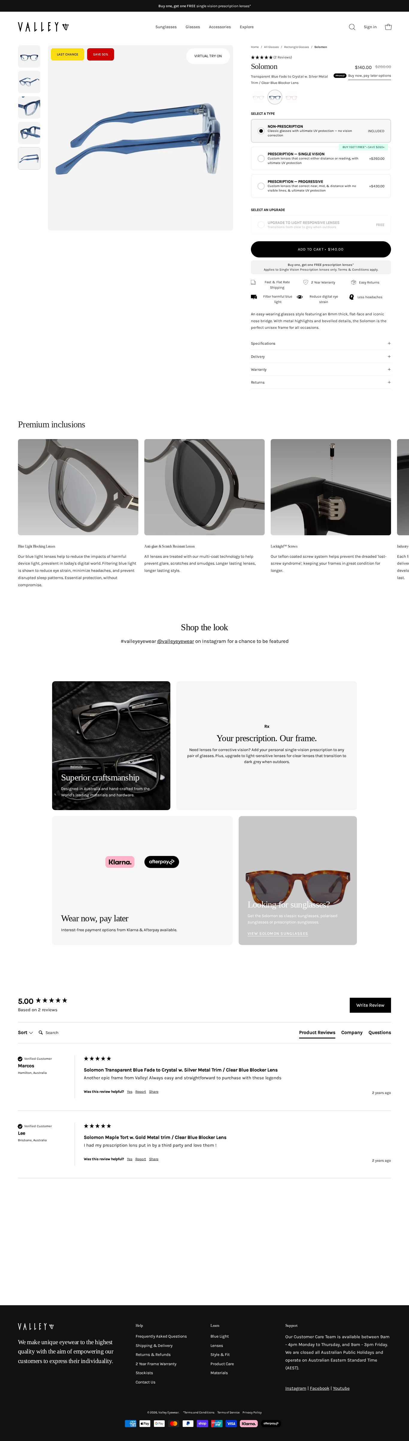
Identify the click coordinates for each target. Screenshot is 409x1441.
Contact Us (145, 1382)
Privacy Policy (252, 1412)
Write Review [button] (370, 1005)
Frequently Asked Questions (161, 1336)
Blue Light (219, 1336)
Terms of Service (228, 1412)
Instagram (295, 1388)
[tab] (317, 1033)
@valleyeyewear (175, 641)
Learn (214, 1325)
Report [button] (140, 1091)
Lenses (216, 1345)
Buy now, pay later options (369, 75)
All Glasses (271, 47)
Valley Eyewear (168, 1412)
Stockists (144, 1373)
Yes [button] (129, 1091)
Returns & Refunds (153, 1354)
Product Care (222, 1363)
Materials (219, 1373)
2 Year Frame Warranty (156, 1363)
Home (255, 47)
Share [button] (153, 1091)
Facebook (319, 1388)
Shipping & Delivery (154, 1345)
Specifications (263, 343)
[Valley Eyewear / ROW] (43, 27)
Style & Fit (220, 1354)
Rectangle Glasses (296, 47)
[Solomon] (29, 56)
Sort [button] (23, 1032)
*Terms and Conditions (198, 1412)
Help (139, 1325)
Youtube (341, 1388)
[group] (49, 1001)
